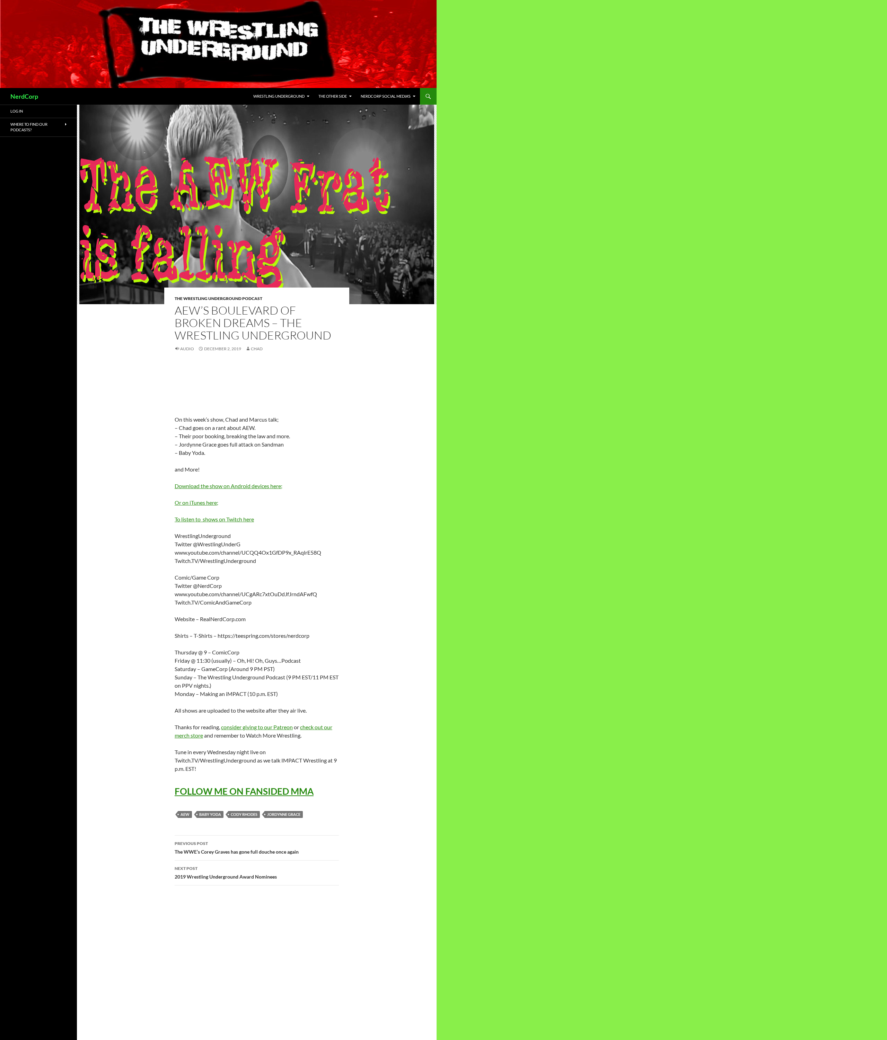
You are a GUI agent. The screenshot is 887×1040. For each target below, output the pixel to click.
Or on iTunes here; (196, 502)
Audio (187, 348)
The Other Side (332, 96)
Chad (257, 348)
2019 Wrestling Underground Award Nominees (226, 873)
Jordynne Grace (283, 814)
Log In (16, 111)
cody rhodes (244, 814)
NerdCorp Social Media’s (386, 96)
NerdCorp (24, 96)
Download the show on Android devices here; (228, 486)
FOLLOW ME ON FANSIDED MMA (244, 791)
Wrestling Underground (279, 96)
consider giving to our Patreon (257, 727)
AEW (185, 814)
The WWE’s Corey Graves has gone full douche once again (237, 848)
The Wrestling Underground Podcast (218, 298)
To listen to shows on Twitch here (214, 519)
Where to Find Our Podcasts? (28, 127)
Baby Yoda (210, 814)
